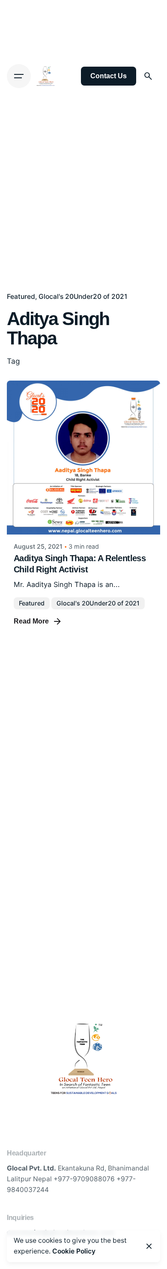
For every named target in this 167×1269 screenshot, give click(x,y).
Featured (21, 296)
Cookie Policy (73, 1251)
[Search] (148, 76)
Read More (31, 621)
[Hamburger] (19, 76)
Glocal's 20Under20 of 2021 (83, 296)
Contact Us (108, 76)
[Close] (149, 1246)
